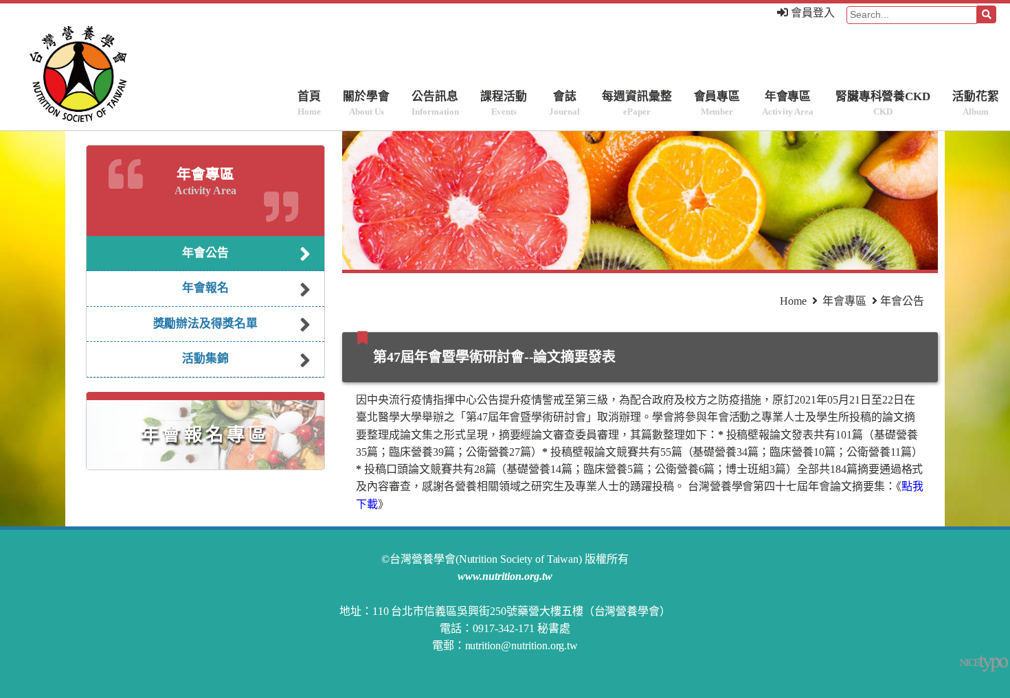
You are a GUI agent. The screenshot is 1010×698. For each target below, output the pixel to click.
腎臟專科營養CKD (883, 103)
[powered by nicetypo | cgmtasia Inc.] (984, 664)
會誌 (564, 103)
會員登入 (811, 13)
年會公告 (205, 252)
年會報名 (205, 287)
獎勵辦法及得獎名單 (205, 323)
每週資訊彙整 (637, 103)
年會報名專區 (205, 434)
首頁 (309, 103)
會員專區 (717, 103)
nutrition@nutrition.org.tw (522, 645)
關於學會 (366, 103)
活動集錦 (205, 358)
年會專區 (787, 103)
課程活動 (503, 103)
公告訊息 (435, 103)
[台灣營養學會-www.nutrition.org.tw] (51, 73)
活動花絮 (975, 103)
